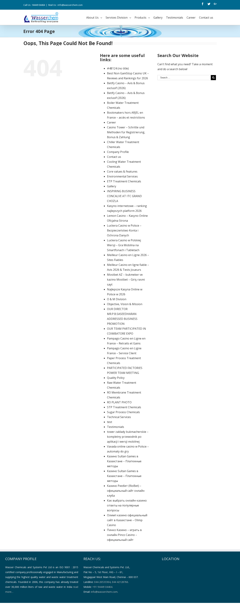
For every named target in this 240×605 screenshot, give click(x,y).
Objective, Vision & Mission (124, 304)
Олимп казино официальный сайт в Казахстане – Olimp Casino (127, 520)
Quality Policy (116, 378)
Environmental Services (122, 176)
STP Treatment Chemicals (124, 407)
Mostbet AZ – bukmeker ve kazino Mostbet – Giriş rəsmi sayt (126, 279)
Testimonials (115, 427)
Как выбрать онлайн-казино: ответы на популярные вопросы (127, 505)
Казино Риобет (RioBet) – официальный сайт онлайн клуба (125, 491)
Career (111, 122)
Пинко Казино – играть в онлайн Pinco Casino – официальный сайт (124, 535)
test (109, 422)
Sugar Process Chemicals (123, 412)
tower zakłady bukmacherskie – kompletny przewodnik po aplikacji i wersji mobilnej (127, 436)
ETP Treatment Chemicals (124, 181)
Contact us (114, 157)
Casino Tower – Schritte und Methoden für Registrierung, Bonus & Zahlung (126, 132)
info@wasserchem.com (104, 591)
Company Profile (118, 152)
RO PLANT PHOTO (119, 402)
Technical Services (119, 417)
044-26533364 (102, 582)
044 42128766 (120, 582)
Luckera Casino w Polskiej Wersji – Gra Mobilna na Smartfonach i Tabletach (124, 245)
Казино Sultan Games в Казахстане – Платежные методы (124, 461)
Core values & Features (122, 171)
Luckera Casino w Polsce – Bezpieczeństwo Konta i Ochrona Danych (124, 230)
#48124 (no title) (118, 68)
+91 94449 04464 (102, 587)
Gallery (111, 186)
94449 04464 (38, 4)
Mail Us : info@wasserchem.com (65, 4)
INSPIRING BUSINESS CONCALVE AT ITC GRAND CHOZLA (124, 196)
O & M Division (116, 299)
